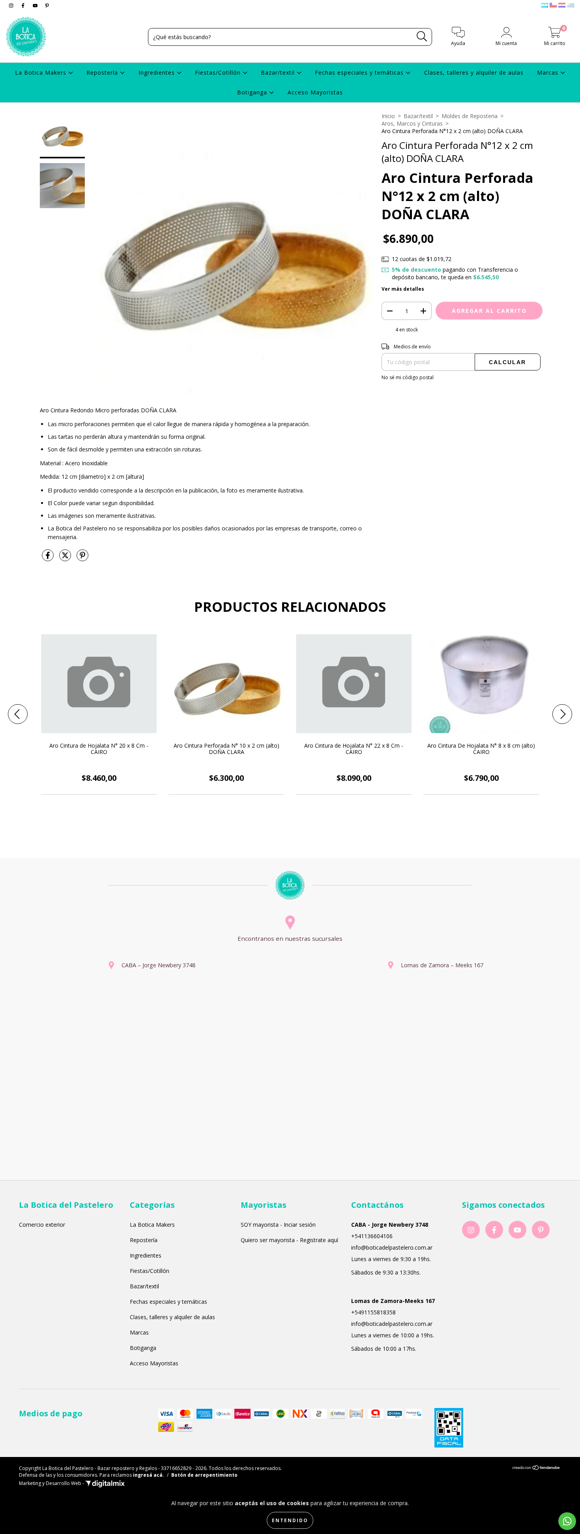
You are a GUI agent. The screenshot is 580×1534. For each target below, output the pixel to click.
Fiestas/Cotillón (219, 72)
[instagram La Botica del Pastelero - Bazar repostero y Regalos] (12, 5)
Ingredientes (157, 72)
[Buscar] (422, 36)
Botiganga (253, 92)
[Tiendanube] (536, 1468)
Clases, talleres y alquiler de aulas (474, 72)
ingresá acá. (148, 1475)
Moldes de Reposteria (470, 116)
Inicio (388, 116)
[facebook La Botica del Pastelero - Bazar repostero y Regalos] (24, 5)
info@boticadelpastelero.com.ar (391, 1247)
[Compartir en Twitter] (66, 558)
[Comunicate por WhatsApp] (567, 1521)
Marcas (548, 72)
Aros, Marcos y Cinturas (412, 123)
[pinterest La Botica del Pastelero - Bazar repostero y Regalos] (47, 5)
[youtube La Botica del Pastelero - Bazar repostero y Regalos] (36, 5)
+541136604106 (372, 1236)
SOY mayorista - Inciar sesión (278, 1224)
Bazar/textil (279, 72)
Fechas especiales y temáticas (360, 72)
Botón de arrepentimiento (204, 1475)
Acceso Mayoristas (315, 92)
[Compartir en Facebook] (48, 558)
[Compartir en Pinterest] (82, 558)
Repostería (103, 72)
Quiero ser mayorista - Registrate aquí (289, 1240)
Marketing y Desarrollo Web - (52, 1483)
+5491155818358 (373, 1312)
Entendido (290, 1520)
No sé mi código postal (408, 377)
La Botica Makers (41, 72)
